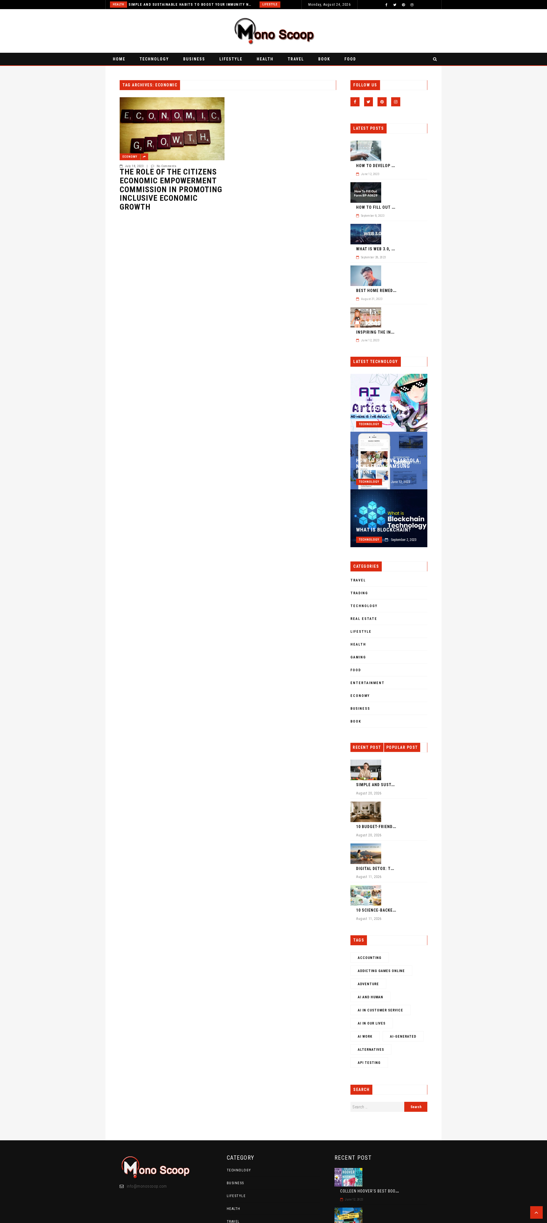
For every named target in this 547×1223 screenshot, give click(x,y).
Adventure (368, 984)
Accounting (369, 958)
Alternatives (371, 1050)
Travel (296, 59)
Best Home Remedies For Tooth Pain (394, 290)
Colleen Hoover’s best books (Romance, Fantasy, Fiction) (399, 1191)
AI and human (370, 997)
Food (350, 59)
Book (324, 59)
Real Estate (363, 618)
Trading (359, 593)
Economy (130, 156)
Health (118, 4)
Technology (154, 59)
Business (194, 59)
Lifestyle (269, 4)
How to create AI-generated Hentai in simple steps (383, 408)
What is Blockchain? (383, 530)
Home (119, 59)
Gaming (358, 657)
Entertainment (367, 683)
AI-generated (403, 1037)
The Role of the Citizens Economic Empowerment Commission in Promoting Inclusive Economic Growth (171, 190)
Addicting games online (381, 971)
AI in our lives (371, 1023)
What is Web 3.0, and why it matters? (396, 249)
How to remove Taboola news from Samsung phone (387, 466)
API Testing (369, 1063)
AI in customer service (380, 1010)
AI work (365, 1037)
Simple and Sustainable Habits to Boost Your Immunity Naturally (190, 5)
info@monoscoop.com (147, 1186)
